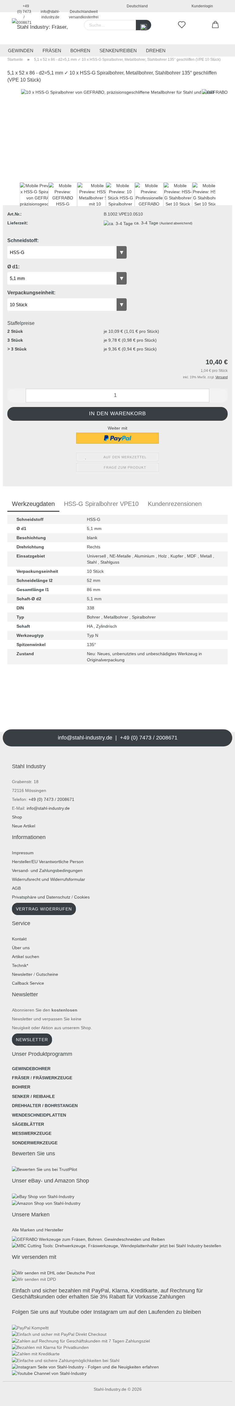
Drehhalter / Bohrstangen (45, 1105)
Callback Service (28, 983)
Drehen (156, 50)
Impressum (23, 852)
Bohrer (21, 1086)
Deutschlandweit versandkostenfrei (84, 10)
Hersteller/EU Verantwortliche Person (48, 861)
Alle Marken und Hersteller (37, 1229)
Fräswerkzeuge (52, 1077)
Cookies (82, 897)
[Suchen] (143, 25)
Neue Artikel (23, 825)
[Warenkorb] (215, 25)
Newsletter (22, 974)
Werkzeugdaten (33, 503)
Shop (17, 817)
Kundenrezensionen (175, 503)
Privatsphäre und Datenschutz (41, 897)
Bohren (80, 50)
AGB (16, 888)
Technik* (20, 965)
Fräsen (52, 50)
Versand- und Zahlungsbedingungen (47, 870)
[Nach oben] (17, 1396)
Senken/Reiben (118, 50)
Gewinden (20, 50)
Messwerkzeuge (31, 1133)
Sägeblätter (28, 1124)
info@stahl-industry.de (50, 10)
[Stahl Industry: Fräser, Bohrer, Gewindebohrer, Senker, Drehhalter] (41, 28)
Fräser (20, 1077)
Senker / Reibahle (33, 1096)
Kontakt (19, 938)
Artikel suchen (25, 956)
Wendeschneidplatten (39, 1115)
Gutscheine (47, 974)
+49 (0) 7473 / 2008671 (24, 8)
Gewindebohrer (31, 1068)
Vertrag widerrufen (44, 908)
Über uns (21, 947)
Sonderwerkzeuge (35, 1142)
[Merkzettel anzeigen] (182, 25)
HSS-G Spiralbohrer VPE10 (101, 503)
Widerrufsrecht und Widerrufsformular (48, 879)
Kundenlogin (201, 6)
